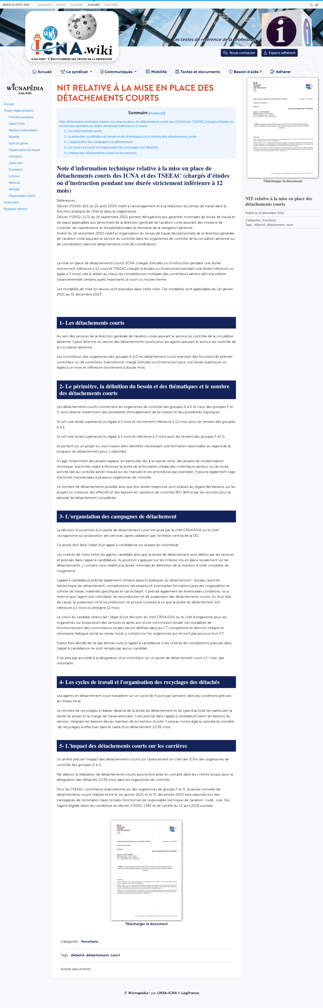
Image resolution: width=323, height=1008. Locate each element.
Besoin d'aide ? (248, 71)
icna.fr (61, 4)
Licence (14, 176)
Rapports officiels (16, 209)
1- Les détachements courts (83, 131)
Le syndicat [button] (77, 71)
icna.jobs (76, 4)
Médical (14, 183)
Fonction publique (21, 117)
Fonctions (15, 156)
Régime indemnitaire (23, 130)
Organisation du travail (24, 150)
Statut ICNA (17, 124)
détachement (97, 955)
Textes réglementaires (19, 110)
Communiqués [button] (118, 71)
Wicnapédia (138, 993)
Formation (16, 169)
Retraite (14, 189)
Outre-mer (16, 163)
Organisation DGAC (22, 196)
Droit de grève (18, 143)
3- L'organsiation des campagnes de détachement (98, 141)
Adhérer (283, 71)
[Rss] (311, 5)
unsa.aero (44, 4)
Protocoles (11, 202)
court (115, 955)
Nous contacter (242, 53)
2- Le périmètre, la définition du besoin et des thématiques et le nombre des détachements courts (130, 136)
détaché (78, 955)
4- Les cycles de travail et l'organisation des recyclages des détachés (111, 147)
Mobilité (159, 71)
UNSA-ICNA (167, 993)
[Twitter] (316, 5)
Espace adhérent (282, 53)
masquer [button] (157, 113)
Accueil (45, 71)
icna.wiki (94, 4)
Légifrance (190, 993)
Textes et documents (200, 71)
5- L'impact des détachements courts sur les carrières (100, 153)
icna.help (111, 4)
